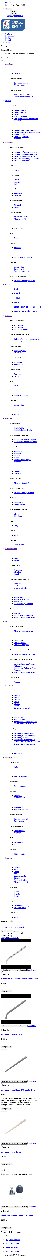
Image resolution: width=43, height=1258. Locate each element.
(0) (2, 972)
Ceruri (16, 872)
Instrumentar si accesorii (26, 311)
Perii (16, 558)
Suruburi (17, 455)
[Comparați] (6, 1049)
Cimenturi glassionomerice (24, 156)
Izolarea (19, 229)
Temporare (18, 362)
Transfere (18, 458)
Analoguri (17, 453)
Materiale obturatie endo (23, 161)
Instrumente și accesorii (23, 604)
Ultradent (17, 180)
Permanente (18, 364)
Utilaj (16, 526)
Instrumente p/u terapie (23, 257)
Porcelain (17, 374)
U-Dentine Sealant (21, 588)
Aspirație (17, 833)
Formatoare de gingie (22, 460)
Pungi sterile (19, 753)
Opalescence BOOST (22, 110)
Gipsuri (17, 878)
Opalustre (18, 114)
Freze (16, 238)
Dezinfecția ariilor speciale (24, 740)
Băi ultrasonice (20, 854)
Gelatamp (17, 473)
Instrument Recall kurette (11, 1034)
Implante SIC (19, 428)
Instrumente (10, 757)
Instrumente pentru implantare (25, 442)
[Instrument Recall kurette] (16, 1024)
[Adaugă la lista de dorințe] (4, 1049)
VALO (20, 777)
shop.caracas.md (12, 1244)
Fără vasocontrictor (21, 85)
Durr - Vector (19, 821)
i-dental (17, 182)
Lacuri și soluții (20, 876)
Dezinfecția (18, 842)
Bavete (17, 704)
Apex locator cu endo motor (24, 617)
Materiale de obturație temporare (26, 158)
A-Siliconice (18, 325)
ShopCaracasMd (11, 1247)
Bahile (16, 702)
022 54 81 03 (10, 3)
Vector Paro (18, 597)
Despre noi (9, 36)
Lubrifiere (18, 844)
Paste (16, 560)
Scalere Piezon (22, 819)
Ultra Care (18, 73)
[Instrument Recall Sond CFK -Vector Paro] (16, 1079)
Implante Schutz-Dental (23, 430)
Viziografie (18, 796)
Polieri (16, 207)
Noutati (8, 38)
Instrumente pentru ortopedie (25, 440)
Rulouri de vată (20, 718)
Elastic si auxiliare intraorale (27, 307)
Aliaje (16, 874)
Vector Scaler (19, 602)
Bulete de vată (19, 720)
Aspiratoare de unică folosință (25, 722)
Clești (16, 514)
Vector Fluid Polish (21, 600)
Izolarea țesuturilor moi (23, 117)
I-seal (16, 574)
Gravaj (16, 170)
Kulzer (16, 184)
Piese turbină (19, 807)
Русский (13, 13)
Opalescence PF (25, 130)
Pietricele (18, 205)
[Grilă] (14, 931)
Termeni (8, 42)
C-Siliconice (18, 327)
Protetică (8, 316)
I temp (18, 353)
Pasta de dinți (19, 135)
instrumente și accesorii (14, 927)
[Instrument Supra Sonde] (16, 1141)
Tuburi (17, 298)
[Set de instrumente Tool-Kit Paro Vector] (16, 1204)
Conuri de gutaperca (21, 271)
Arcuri (17, 293)
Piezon (17, 613)
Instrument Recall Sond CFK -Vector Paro (18, 1090)
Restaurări (9, 143)
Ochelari (17, 700)
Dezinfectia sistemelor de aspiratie (27, 742)
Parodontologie (11, 549)
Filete (17, 302)
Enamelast (18, 584)
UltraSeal (17, 196)
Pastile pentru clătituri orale (24, 724)
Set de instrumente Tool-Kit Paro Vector (18, 1215)
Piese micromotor (21, 809)
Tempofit (20, 351)
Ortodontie (9, 285)
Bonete (17, 706)
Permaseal (18, 193)
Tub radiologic (19, 798)
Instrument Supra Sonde (11, 1152)
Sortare (4, 933)
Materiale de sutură (21, 483)
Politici (8, 40)
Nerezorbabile (19, 504)
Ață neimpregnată (21, 217)
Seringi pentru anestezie (23, 97)
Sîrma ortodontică (21, 882)
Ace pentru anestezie (22, 95)
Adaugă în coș (6, 991)
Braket (17, 289)
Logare (10, 16)
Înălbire (8, 101)
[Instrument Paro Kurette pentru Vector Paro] (16, 968)
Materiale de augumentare (24, 493)
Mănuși (17, 695)
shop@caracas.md (13, 1240)
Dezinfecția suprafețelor (23, 733)
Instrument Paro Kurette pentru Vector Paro (19, 979)
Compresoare (19, 831)
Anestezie (9, 64)
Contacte (8, 34)
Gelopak (17, 471)
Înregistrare (18, 16)
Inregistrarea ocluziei (22, 329)
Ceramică (17, 867)
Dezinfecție (9, 686)
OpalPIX (21, 137)
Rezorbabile (18, 502)
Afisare (3, 935)
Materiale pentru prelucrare (24, 281)
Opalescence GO (28, 132)
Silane (16, 376)
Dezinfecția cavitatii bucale (24, 744)
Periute (17, 894)
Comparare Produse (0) (10, 938)
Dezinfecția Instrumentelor (24, 735)
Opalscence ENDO (21, 112)
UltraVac (21, 906)
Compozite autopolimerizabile (25, 154)
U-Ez (16, 586)
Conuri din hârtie (20, 269)
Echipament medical (22, 708)
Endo (7, 621)
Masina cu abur (20, 908)
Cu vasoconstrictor (21, 83)
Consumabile (19, 267)
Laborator (9, 858)
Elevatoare (18, 516)
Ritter (16, 767)
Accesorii (17, 139)
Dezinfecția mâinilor (22, 738)
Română (13, 11)
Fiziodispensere (20, 786)
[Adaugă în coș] (2, 1049)
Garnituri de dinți (20, 880)
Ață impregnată (20, 219)
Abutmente (18, 451)
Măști (16, 697)
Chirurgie (8, 418)
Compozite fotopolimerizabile (25, 152)
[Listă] (16, 931)
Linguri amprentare (21, 395)
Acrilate (17, 870)
